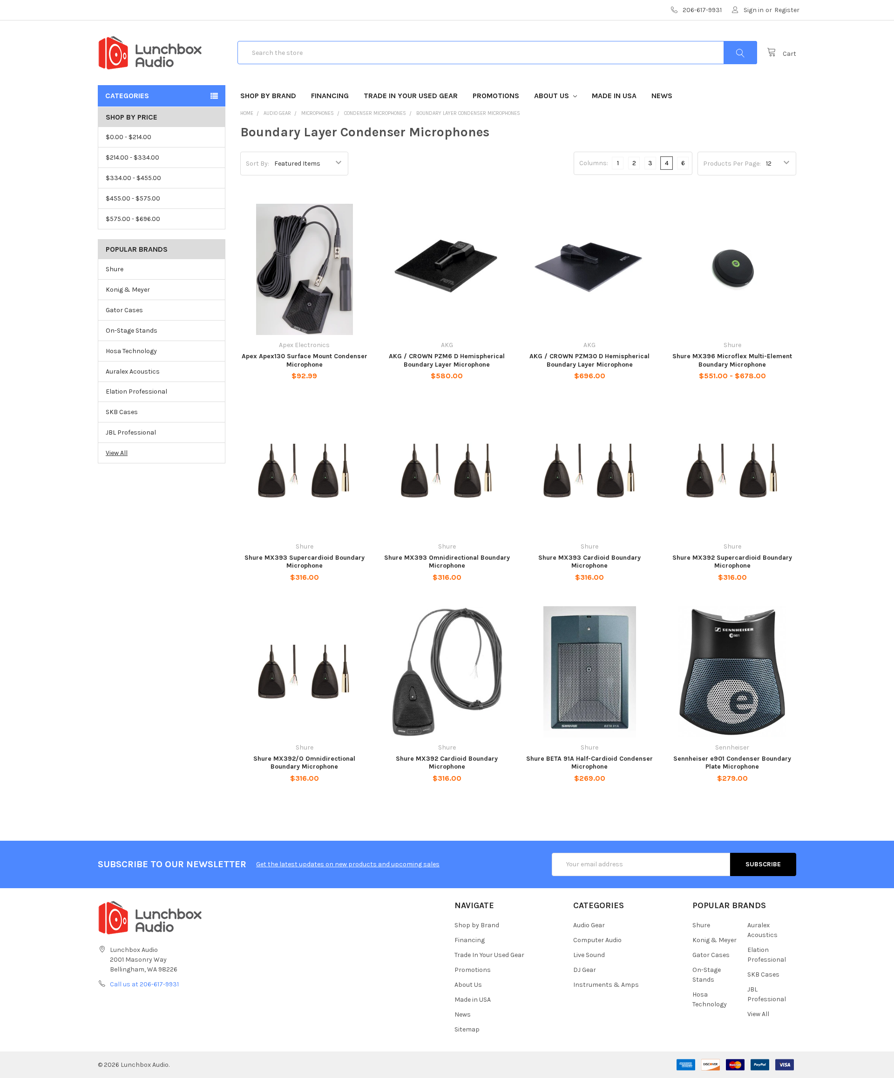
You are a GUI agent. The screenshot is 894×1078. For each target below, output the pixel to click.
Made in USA (614, 95)
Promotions (496, 95)
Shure (114, 269)
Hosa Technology (131, 351)
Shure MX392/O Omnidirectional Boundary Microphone (304, 763)
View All (117, 453)
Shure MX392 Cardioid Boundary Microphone (447, 763)
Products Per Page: (732, 163)
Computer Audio (597, 940)
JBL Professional (131, 432)
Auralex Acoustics (133, 371)
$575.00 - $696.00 (133, 219)
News (661, 95)
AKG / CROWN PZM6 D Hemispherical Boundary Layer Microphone (447, 360)
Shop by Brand (268, 95)
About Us (552, 95)
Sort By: (257, 163)
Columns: (593, 163)
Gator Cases (124, 310)
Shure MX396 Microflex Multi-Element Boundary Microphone (732, 360)
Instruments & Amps (606, 985)
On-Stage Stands (131, 331)
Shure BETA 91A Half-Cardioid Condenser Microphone (589, 763)
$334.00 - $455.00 (133, 178)
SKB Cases (122, 412)
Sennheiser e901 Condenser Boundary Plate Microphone (732, 763)
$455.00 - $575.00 (133, 198)
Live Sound (589, 955)
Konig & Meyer (128, 290)
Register (786, 10)
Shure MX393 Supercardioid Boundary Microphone (304, 562)
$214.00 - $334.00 (132, 157)
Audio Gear (589, 925)
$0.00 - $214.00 (128, 137)
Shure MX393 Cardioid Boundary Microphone (589, 562)
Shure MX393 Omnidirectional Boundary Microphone (447, 562)
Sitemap (467, 1029)
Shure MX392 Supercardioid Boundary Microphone (732, 562)
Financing (330, 95)
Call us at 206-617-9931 (144, 984)
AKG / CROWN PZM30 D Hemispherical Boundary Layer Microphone (589, 360)
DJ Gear (584, 970)
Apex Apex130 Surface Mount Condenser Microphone (304, 360)
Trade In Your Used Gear (411, 95)
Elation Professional (136, 391)
